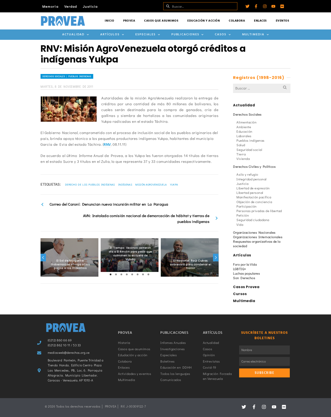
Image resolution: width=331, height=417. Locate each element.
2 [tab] (116, 274)
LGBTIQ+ (239, 269)
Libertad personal (249, 192)
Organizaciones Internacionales (257, 237)
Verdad (70, 6)
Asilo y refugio (247, 174)
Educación (244, 131)
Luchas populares (246, 273)
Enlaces (260, 20)
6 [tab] (137, 274)
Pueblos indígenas (250, 140)
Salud (240, 145)
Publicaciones (185, 34)
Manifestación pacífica (253, 197)
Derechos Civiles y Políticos (254, 166)
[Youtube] (273, 6)
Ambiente (243, 127)
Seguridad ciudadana (252, 219)
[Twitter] (247, 6)
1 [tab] (110, 274)
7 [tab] (143, 274)
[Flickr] (282, 6)
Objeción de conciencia (254, 202)
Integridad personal (251, 179)
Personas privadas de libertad (259, 210)
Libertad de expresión (253, 188)
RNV (107, 144)
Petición (242, 215)
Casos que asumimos (161, 20)
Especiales (145, 34)
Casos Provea (246, 287)
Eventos (282, 20)
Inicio (109, 20)
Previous (43, 257)
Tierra (241, 154)
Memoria (50, 6)
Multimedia (253, 34)
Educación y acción (203, 20)
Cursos (240, 293)
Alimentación (246, 122)
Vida (239, 224)
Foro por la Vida (245, 264)
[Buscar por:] (261, 88)
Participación (246, 206)
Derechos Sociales (247, 114)
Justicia (90, 6)
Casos (220, 34)
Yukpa (174, 184)
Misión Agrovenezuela (151, 184)
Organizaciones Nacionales (254, 232)
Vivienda (243, 158)
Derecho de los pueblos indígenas (90, 184)
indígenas (125, 184)
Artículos (110, 34)
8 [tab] (148, 274)
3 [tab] (121, 274)
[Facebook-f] (256, 6)
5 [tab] (132, 274)
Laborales (244, 136)
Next (215, 257)
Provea (129, 20)
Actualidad (73, 34)
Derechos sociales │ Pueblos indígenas (67, 76)
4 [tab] (127, 274)
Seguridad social (249, 149)
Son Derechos (244, 278)
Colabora (237, 20)
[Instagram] (265, 6)
